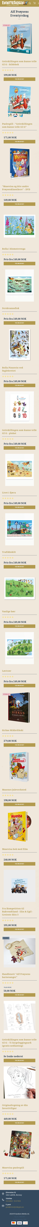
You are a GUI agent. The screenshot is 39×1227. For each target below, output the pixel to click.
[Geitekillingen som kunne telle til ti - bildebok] (19, 40)
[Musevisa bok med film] (19, 828)
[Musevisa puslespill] (19, 1146)
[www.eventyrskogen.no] (15, 3)
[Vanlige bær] (19, 590)
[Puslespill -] (19, 102)
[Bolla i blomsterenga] (19, 227)
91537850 (17, 1201)
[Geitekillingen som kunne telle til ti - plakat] (19, 409)
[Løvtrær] (19, 649)
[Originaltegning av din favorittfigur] (19, 1084)
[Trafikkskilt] (19, 531)
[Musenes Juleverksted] (19, 768)
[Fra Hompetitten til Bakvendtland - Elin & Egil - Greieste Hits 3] (19, 887)
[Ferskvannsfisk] (19, 287)
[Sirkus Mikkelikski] (19, 709)
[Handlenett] (19, 953)
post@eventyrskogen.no (15, 1207)
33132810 (9, 1201)
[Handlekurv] (34, 3)
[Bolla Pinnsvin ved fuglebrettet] (19, 346)
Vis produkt (19, 79)
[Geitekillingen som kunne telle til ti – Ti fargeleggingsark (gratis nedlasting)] (19, 1018)
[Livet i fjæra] (19, 471)
